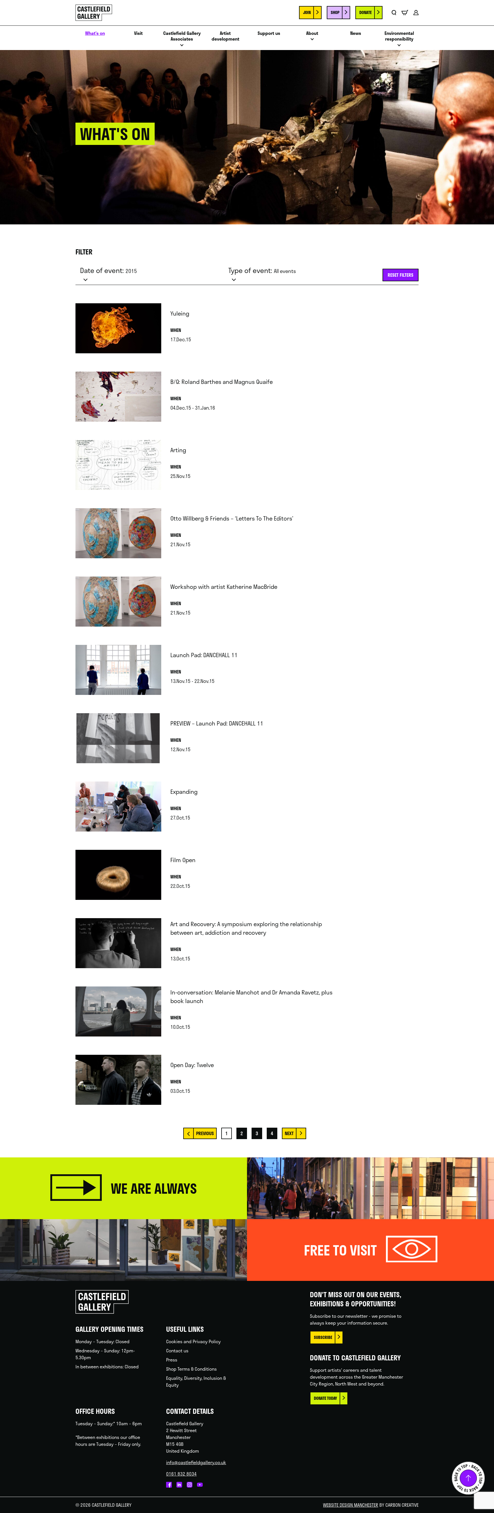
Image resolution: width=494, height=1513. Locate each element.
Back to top (468, 1478)
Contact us (177, 1350)
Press (171, 1359)
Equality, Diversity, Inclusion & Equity (196, 1381)
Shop (335, 12)
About (312, 33)
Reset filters (400, 274)
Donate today (325, 1398)
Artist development (225, 36)
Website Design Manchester (350, 1504)
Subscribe (323, 1337)
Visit (138, 33)
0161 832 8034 (181, 1473)
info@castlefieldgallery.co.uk (196, 1462)
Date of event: (108, 270)
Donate (365, 12)
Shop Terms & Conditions (191, 1368)
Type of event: (262, 270)
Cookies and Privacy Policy (193, 1341)
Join (307, 12)
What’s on (95, 33)
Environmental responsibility (399, 36)
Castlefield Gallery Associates (182, 36)
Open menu (182, 46)
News (355, 33)
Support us (269, 33)
